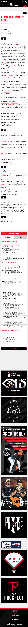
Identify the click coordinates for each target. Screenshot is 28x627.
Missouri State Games (8, 292)
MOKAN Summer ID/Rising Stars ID (11, 276)
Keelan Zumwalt (12, 339)
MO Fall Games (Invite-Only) (9, 244)
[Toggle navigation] (2, 5)
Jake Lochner (4, 153)
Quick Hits (12, 268)
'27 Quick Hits (13, 295)
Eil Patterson (7, 92)
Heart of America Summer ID (9, 265)
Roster (8, 267)
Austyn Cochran (5, 103)
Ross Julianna (20, 55)
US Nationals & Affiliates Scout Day (11, 307)
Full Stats (4, 267)
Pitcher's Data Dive (6, 268)
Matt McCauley (16, 74)
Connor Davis (4, 62)
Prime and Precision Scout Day (10, 316)
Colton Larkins (12, 65)
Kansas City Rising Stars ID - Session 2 (11, 325)
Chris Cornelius (7, 75)
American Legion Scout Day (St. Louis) (12, 281)
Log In (23, 1)
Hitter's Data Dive (19, 267)
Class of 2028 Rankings (8, 337)
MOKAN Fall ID (6, 257)
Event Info (11, 246)
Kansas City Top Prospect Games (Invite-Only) (13, 286)
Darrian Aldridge (5, 141)
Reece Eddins (13, 44)
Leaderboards (12, 267)
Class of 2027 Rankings (8, 333)
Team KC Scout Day (7, 303)
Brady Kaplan (20, 86)
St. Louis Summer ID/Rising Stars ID (11, 270)
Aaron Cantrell (13, 186)
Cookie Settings (15, 617)
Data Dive (17, 301)
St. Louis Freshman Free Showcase (11, 252)
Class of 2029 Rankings (8, 341)
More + (25, 5)
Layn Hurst (4, 175)
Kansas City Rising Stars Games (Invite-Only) (13, 312)
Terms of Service (15, 615)
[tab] (7, 237)
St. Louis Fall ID (6, 248)
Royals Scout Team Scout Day (10, 298)
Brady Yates (9, 335)
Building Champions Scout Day (10, 321)
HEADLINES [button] (14, 349)
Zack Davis (21, 146)
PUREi (15, 625)
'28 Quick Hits (18, 295)
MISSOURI (3, 2)
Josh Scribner (14, 103)
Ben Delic (11, 343)
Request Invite (5, 246)
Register (4, 250)
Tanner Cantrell (5, 184)
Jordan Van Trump (12, 104)
